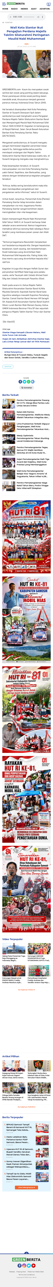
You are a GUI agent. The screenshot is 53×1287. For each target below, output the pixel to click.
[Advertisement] (26, 1023)
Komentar (28, 388)
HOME (5, 9)
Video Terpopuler (12, 939)
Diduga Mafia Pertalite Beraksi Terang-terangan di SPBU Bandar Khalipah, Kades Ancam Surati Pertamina (12, 1097)
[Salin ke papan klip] (32, 382)
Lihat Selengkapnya (26, 1187)
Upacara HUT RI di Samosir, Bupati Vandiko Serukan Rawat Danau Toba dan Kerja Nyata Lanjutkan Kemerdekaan (19, 1152)
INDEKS (24, 9)
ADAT (34, 9)
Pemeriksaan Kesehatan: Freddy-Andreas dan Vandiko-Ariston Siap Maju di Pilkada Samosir (39, 980)
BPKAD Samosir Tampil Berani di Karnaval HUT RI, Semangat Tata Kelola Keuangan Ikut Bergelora (19, 1127)
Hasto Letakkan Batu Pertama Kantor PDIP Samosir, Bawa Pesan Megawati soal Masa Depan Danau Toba (19, 1140)
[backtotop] (26, 1254)
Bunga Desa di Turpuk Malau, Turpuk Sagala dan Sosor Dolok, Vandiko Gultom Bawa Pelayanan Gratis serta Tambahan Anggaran (26, 356)
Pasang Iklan (21, 1272)
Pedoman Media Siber (36, 1272)
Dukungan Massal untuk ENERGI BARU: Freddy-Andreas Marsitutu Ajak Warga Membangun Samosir (13, 980)
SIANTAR (8, 367)
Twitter (30, 1269)
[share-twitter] (24, 382)
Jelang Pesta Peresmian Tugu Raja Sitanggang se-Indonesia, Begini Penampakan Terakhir (13, 958)
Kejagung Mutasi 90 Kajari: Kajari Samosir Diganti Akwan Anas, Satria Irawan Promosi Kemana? (12, 1075)
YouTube (35, 1269)
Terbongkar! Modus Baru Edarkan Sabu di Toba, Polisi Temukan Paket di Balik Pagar (38, 1075)
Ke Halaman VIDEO (26, 990)
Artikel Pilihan (10, 1056)
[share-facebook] (20, 382)
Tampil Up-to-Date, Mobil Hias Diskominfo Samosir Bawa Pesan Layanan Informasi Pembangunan (18, 1176)
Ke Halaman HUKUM (26, 1107)
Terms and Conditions (27, 1275)
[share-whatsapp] (28, 382)
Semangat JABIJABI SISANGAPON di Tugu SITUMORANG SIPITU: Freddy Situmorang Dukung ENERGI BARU (39, 958)
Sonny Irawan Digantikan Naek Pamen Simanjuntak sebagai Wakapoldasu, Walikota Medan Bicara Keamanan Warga (19, 1164)
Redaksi (12, 1272)
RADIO (14, 9)
